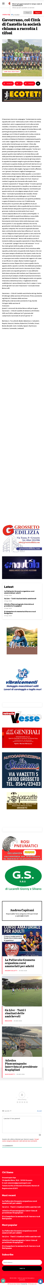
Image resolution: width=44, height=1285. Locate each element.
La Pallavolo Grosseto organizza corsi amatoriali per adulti (19, 592)
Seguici (37, 12)
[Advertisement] (22, 423)
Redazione (8, 1021)
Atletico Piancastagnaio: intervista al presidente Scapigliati (19, 605)
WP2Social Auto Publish (14, 1284)
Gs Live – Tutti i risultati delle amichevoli (20, 598)
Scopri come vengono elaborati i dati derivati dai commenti (20, 1140)
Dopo (27, 12)
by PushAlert (16, 15)
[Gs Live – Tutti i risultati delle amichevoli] (22, 991)
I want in (22, 1268)
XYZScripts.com (32, 1284)
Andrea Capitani (7, 15)
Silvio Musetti (10, 1074)
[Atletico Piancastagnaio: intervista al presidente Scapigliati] (22, 1041)
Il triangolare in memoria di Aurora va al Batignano (20, 612)
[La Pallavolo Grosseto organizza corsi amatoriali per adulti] (22, 941)
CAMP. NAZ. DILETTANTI (11, 71)
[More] (38, 83)
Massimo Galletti (11, 971)
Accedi (39, 1111)
